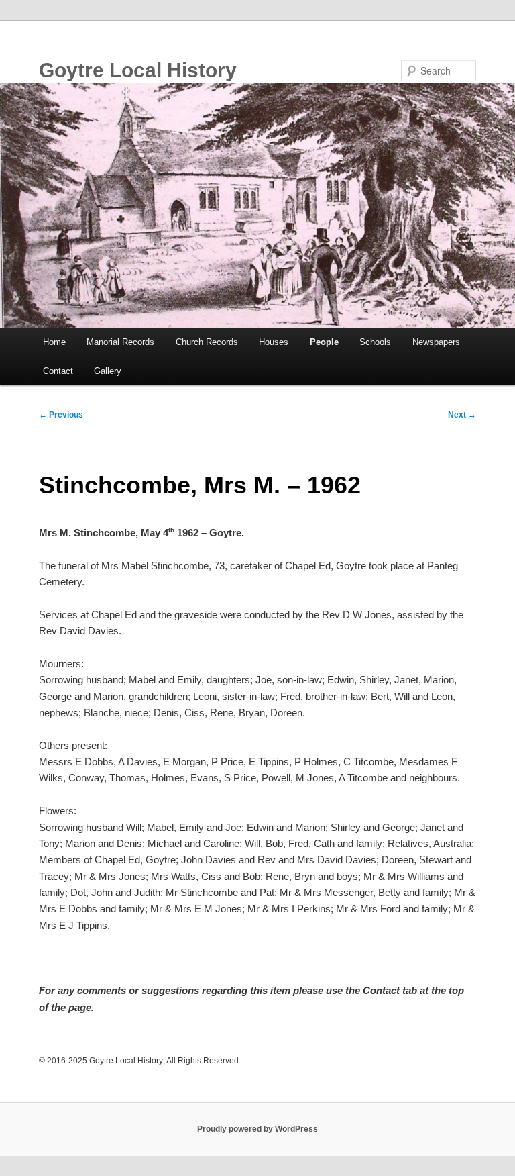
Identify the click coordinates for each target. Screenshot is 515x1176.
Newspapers (436, 342)
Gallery (107, 371)
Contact (58, 371)
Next (462, 415)
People (324, 342)
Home (54, 342)
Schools (375, 342)
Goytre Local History (138, 70)
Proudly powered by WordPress (257, 1129)
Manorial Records (120, 342)
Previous (61, 415)
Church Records (207, 342)
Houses (273, 342)
